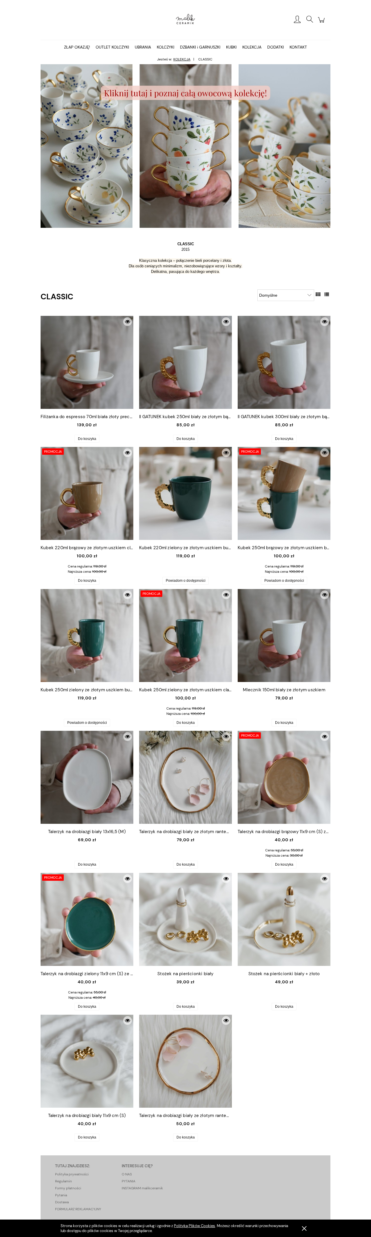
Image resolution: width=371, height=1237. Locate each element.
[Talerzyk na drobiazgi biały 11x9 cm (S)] (87, 1061)
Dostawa (62, 1202)
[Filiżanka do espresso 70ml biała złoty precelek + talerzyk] (87, 362)
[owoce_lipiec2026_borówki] (185, 145)
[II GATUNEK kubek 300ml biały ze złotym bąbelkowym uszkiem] (284, 362)
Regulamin (63, 1181)
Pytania (61, 1195)
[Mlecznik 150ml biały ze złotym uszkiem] (284, 635)
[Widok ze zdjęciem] (318, 294)
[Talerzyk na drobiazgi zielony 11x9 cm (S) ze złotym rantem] (87, 919)
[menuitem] (77, 47)
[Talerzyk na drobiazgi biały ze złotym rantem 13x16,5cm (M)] (185, 777)
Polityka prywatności (72, 1174)
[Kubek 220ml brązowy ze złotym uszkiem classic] (87, 493)
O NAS (127, 1174)
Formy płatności (68, 1188)
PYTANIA (128, 1181)
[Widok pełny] (326, 294)
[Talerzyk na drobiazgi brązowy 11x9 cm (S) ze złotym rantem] (284, 777)
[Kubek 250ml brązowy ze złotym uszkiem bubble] (284, 493)
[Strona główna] (185, 19)
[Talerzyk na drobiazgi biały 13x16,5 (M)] (87, 777)
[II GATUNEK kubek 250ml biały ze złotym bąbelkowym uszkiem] (185, 362)
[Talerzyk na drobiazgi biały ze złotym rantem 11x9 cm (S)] (185, 1061)
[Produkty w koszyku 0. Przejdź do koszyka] (322, 23)
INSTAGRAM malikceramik (142, 1188)
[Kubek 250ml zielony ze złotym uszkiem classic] (185, 635)
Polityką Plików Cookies (194, 1225)
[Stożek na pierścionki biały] (185, 919)
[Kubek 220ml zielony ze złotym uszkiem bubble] (185, 493)
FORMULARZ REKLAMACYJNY (78, 1209)
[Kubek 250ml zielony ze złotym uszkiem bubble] (87, 635)
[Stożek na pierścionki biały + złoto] (284, 919)
